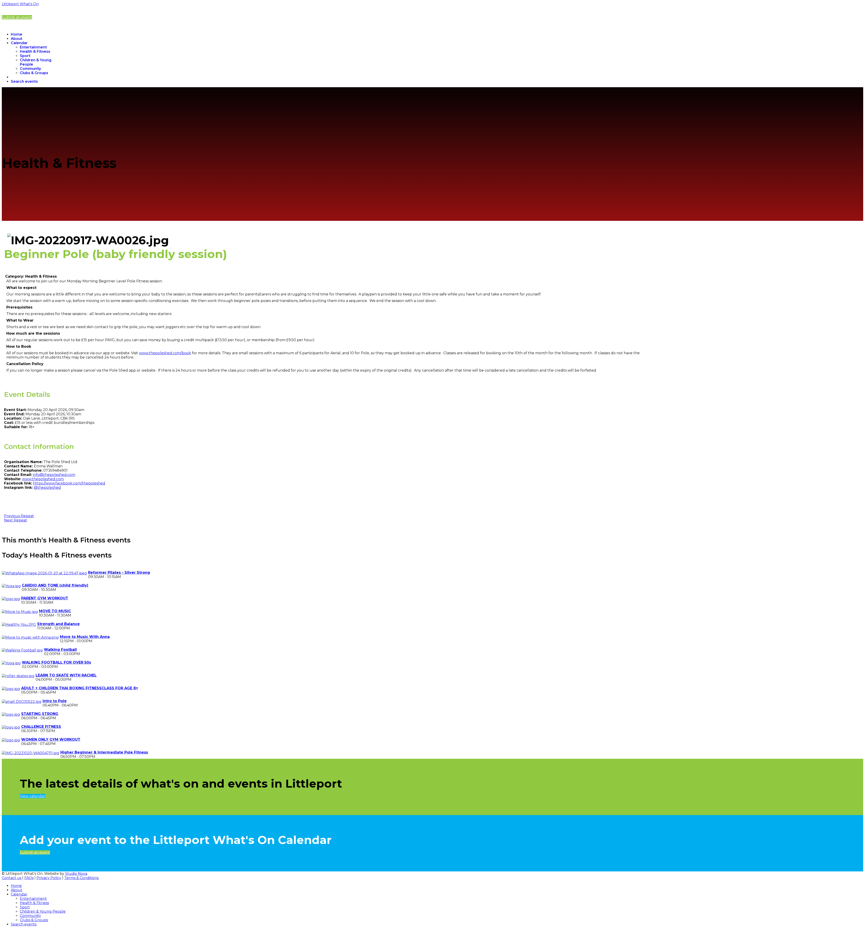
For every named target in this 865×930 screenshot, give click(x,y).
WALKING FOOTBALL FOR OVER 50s (56, 662)
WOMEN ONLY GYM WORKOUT (50, 739)
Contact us (11, 878)
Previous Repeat (19, 516)
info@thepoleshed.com (54, 475)
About (16, 39)
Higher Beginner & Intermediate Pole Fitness (104, 752)
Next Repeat (15, 520)
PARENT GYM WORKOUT (44, 598)
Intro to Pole (55, 701)
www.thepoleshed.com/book (165, 353)
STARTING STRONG (39, 714)
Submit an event (17, 17)
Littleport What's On (20, 4)
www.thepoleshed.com (43, 479)
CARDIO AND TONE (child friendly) (55, 585)
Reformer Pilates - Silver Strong (119, 572)
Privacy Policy (48, 878)
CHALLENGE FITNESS (41, 726)
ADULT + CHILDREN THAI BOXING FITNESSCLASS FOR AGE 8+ (79, 688)
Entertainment (33, 47)
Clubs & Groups (34, 73)
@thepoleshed (47, 487)
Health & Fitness (35, 51)
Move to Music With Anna (85, 637)
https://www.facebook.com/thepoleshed (69, 483)
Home (16, 34)
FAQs (29, 878)
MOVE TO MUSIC (55, 611)
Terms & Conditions (81, 878)
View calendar (32, 796)
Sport (25, 56)
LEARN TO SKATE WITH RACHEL (66, 675)
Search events (24, 81)
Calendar (19, 43)
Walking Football (60, 649)
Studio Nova (76, 873)
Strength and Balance (58, 624)
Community (30, 68)
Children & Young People (43, 911)
